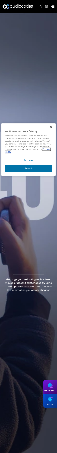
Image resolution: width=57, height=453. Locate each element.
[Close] (51, 127)
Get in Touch (50, 390)
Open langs (46, 6)
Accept (28, 168)
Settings (28, 160)
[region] (28, 149)
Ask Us (50, 404)
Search (40, 6)
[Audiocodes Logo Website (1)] (18, 6)
